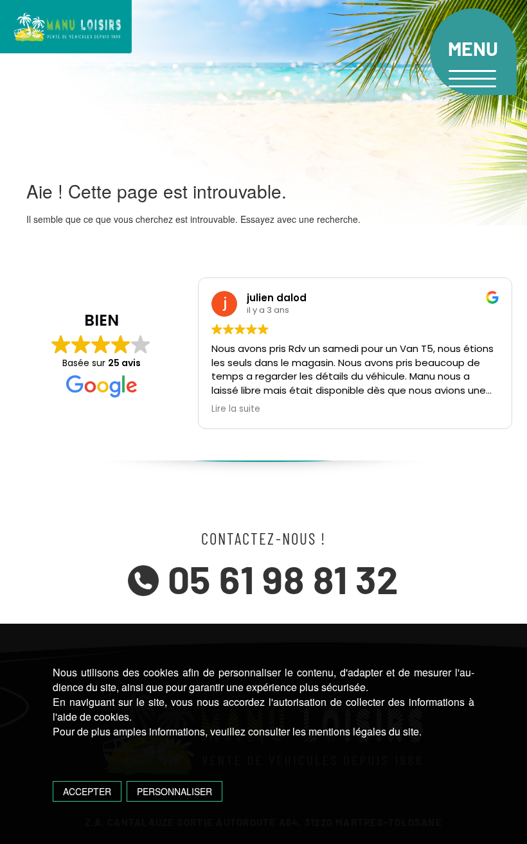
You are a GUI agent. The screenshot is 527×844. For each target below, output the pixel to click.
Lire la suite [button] (235, 409)
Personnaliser (174, 791)
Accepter (87, 791)
